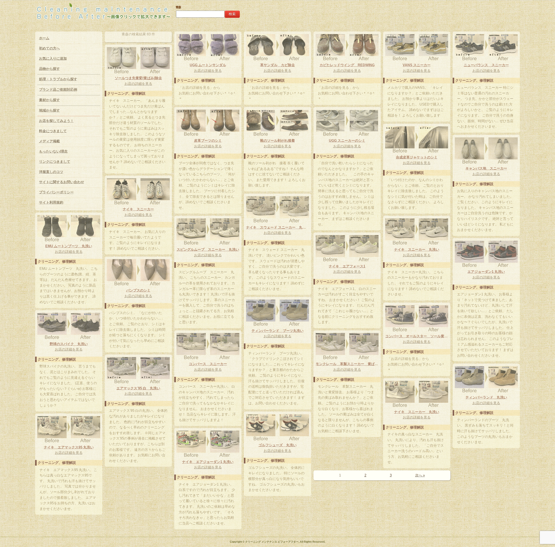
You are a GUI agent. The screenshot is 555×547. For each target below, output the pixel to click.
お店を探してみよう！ (56, 121)
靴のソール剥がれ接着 (277, 140)
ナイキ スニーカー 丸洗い (416, 249)
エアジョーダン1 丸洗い (486, 272)
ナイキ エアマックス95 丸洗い (69, 447)
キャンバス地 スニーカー (486, 168)
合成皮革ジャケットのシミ (416, 157)
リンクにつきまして (54, 161)
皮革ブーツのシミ (208, 140)
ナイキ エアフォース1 (347, 266)
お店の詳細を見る (208, 70)
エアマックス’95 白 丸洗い (138, 388)
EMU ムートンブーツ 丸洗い (68, 246)
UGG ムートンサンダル (208, 65)
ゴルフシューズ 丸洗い (277, 445)
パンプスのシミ (138, 290)
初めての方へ (49, 48)
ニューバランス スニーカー (486, 65)
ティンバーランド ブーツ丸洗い (277, 331)
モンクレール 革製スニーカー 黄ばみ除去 (347, 364)
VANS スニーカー (417, 65)
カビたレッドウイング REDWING (347, 65)
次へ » (420, 475)
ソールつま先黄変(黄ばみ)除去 (138, 78)
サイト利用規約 (51, 202)
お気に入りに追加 (53, 58)
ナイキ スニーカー (138, 209)
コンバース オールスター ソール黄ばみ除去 (416, 336)
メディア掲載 (49, 141)
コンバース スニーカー (208, 364)
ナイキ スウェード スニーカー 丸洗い (277, 227)
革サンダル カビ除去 (277, 65)
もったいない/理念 (53, 151)
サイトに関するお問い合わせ (61, 182)
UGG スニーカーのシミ (347, 140)
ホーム (44, 38)
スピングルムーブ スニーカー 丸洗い (208, 249)
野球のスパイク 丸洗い (69, 344)
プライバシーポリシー (56, 192)
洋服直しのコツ (51, 172)
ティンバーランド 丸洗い (486, 397)
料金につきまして (53, 131)
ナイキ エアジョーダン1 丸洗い (207, 462)
